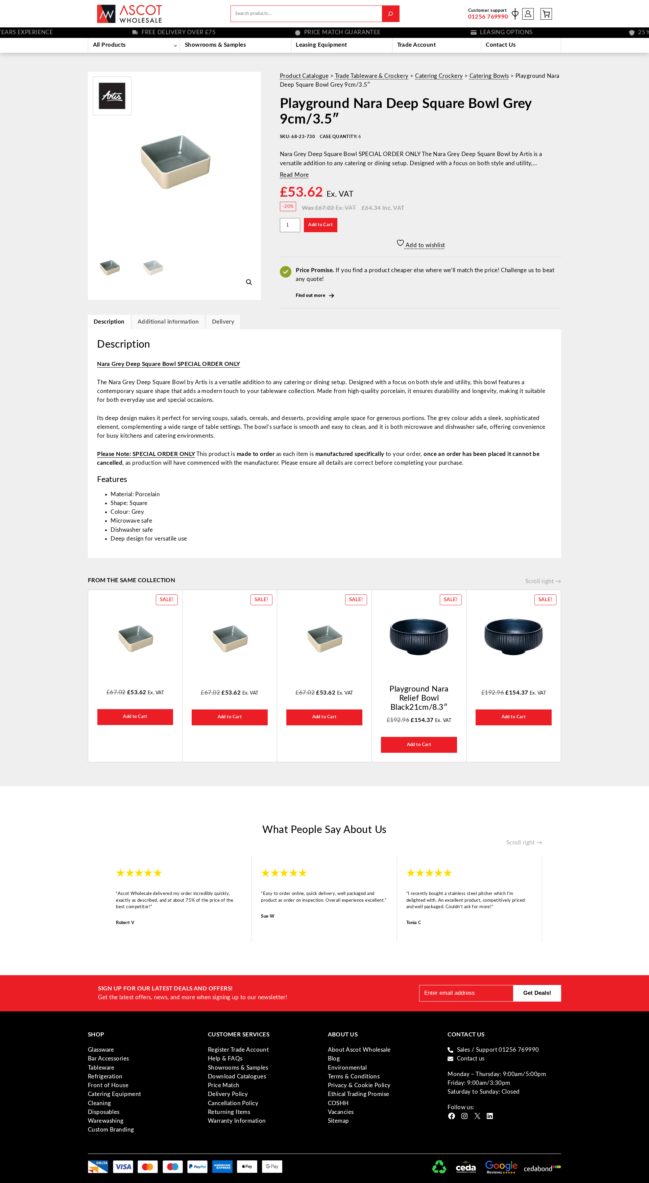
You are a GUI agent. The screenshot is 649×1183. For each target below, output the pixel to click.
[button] (249, 282)
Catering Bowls (489, 76)
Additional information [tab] (168, 322)
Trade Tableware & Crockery (372, 76)
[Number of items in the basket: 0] (546, 14)
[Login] (528, 14)
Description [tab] (109, 322)
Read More (294, 175)
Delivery (223, 322)
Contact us (471, 1058)
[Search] (390, 14)
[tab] (223, 322)
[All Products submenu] (175, 45)
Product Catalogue (304, 76)
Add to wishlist (425, 245)
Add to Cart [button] (135, 717)
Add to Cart (320, 225)
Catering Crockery (439, 76)
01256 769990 (488, 17)
